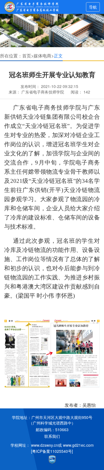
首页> (28, 55)
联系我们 (52, 436)
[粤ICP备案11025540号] (52, 451)
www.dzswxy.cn (44, 445)
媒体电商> (44, 55)
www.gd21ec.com (78, 445)
